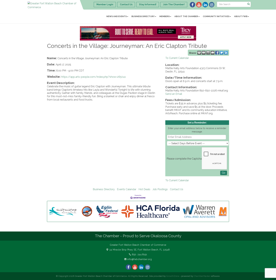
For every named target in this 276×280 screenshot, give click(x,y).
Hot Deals (144, 189)
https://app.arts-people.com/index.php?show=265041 (93, 76)
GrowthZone (172, 276)
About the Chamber (186, 16)
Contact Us (176, 189)
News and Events (116, 16)
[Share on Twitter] (221, 53)
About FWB (240, 16)
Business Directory (143, 16)
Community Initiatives (216, 16)
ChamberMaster (202, 276)
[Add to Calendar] (208, 53)
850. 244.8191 (139, 254)
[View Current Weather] (213, 53)
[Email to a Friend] (204, 53)
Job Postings (160, 189)
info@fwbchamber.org (139, 259)
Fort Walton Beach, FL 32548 (139, 249)
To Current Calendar (177, 58)
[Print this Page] (199, 53)
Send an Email (173, 93)
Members (164, 16)
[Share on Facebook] (217, 53)
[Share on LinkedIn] (226, 53)
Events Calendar (126, 189)
